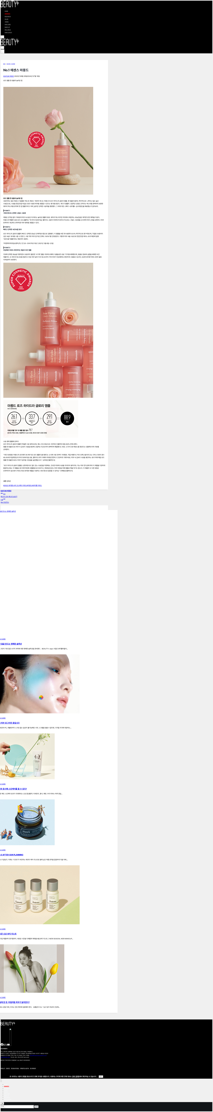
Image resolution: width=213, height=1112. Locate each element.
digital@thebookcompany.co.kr (38, 1055)
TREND (7, 22)
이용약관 (8, 1068)
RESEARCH (8, 16)
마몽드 (29, 485)
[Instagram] (4, 1045)
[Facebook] (2, 1045)
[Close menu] (1, 1080)
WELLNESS (8, 30)
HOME (6, 11)
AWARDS (7, 14)
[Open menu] (2, 51)
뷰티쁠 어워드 (37, 485)
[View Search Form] (2, 36)
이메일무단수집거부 (24, 1068)
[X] (6, 1045)
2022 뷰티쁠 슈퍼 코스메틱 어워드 (15, 485)
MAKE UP (7, 27)
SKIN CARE (8, 24)
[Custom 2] (10, 1045)
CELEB (6, 19)
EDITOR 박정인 (8, 76)
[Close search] (2, 1103)
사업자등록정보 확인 (5, 1057)
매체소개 (3, 1068)
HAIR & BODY (8, 32)
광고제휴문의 (33, 1068)
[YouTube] (8, 1045)
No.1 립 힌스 (5, 501)
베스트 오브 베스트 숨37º (9, 495)
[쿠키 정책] (75, 1076)
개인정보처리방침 (15, 1068)
